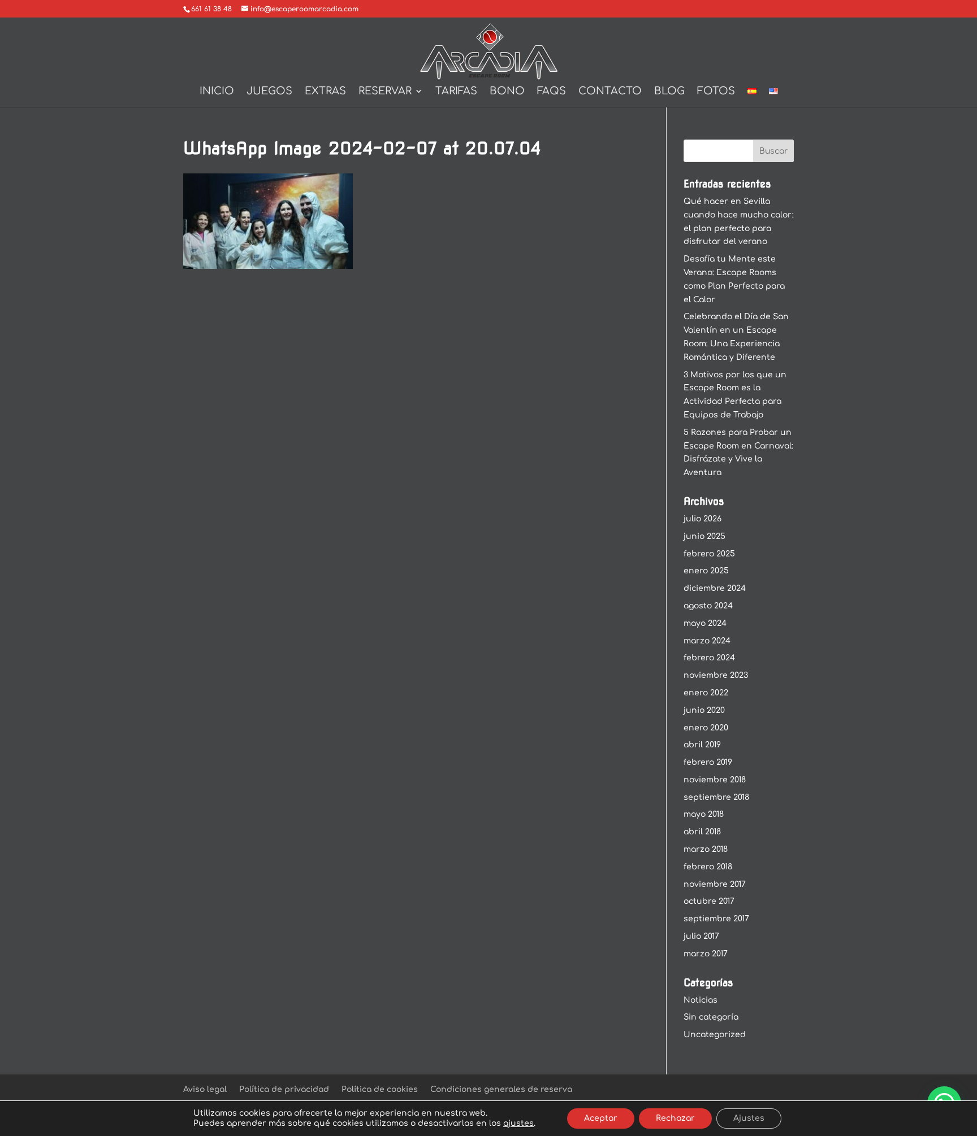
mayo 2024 (705, 623)
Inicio (217, 92)
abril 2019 (702, 745)
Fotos (716, 92)
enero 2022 (706, 693)
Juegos (269, 92)
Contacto (610, 92)
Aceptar (600, 1118)
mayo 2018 (704, 814)
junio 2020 (704, 710)
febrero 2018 (708, 867)
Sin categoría (711, 1017)
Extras (325, 92)
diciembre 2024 (715, 588)
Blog (669, 92)
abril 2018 (702, 832)
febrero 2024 (709, 658)
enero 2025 (706, 571)
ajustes (518, 1123)
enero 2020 (706, 728)
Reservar (385, 92)
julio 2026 (702, 519)
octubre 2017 (709, 901)
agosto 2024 (708, 606)
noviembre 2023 (716, 675)
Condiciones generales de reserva (501, 1089)
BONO (507, 92)
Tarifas (456, 92)
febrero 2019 (708, 762)
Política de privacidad (284, 1089)
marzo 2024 (707, 641)
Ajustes (748, 1118)
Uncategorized (715, 1034)
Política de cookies (379, 1089)
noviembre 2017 (715, 884)
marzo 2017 (706, 954)
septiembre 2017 (716, 919)
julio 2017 (701, 936)
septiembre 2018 (716, 797)
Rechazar (675, 1118)
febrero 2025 (709, 554)
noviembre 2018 (715, 780)
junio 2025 (704, 536)
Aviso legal (205, 1089)
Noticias (700, 1000)
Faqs (551, 92)
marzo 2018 (706, 849)
